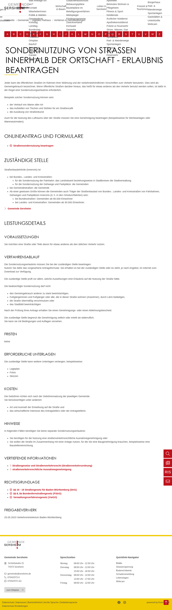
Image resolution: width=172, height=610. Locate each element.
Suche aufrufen (168, 453)
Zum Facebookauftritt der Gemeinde (119, 602)
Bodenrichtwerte (124, 570)
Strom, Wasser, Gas (117, 29)
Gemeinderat (36, 18)
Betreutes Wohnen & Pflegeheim (118, 6)
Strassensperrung (124, 567)
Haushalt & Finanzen (35, 35)
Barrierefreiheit (35, 602)
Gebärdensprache (68, 602)
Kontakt (33, 7)
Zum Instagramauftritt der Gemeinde (124, 602)
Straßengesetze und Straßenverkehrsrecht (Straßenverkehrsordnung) (52, 465)
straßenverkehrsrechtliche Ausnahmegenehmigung (41, 469)
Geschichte (35, 58)
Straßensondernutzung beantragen (33, 145)
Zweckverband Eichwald (74, 24)
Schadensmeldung (125, 574)
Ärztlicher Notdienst (117, 18)
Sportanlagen (114, 44)
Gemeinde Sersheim (19, 208)
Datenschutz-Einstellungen (15, 606)
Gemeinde (23, 7)
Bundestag (34, 29)
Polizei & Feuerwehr (117, 26)
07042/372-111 (14, 581)
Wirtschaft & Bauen (60, 8)
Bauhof (32, 44)
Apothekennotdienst (117, 22)
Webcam (152, 24)
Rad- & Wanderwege (118, 40)
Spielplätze (112, 37)
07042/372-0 (14, 577)
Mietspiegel (72, 15)
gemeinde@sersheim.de (19, 573)
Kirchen (111, 51)
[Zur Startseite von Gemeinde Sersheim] (14, 545)
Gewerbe (71, 29)
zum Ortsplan (12, 590)
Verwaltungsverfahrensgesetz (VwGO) (35, 497)
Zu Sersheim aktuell (168, 463)
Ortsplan (33, 40)
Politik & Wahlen (37, 15)
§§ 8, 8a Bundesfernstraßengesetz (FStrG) (37, 493)
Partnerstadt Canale (35, 53)
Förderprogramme (76, 18)
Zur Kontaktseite (168, 481)
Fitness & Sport (115, 11)
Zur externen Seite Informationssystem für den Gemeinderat (168, 473)
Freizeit (110, 33)
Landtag (33, 26)
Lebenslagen (122, 577)
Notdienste (112, 15)
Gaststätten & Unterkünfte (155, 18)
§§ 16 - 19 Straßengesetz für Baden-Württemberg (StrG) (45, 489)
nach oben (166, 602)
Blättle (119, 563)
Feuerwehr (34, 47)
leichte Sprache (51, 602)
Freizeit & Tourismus (142, 8)
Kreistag (33, 22)
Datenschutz (8, 602)
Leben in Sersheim (101, 8)
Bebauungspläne (75, 4)
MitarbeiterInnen (37, 11)
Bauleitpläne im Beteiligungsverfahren (78, 9)
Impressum (21, 602)
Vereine (111, 47)
